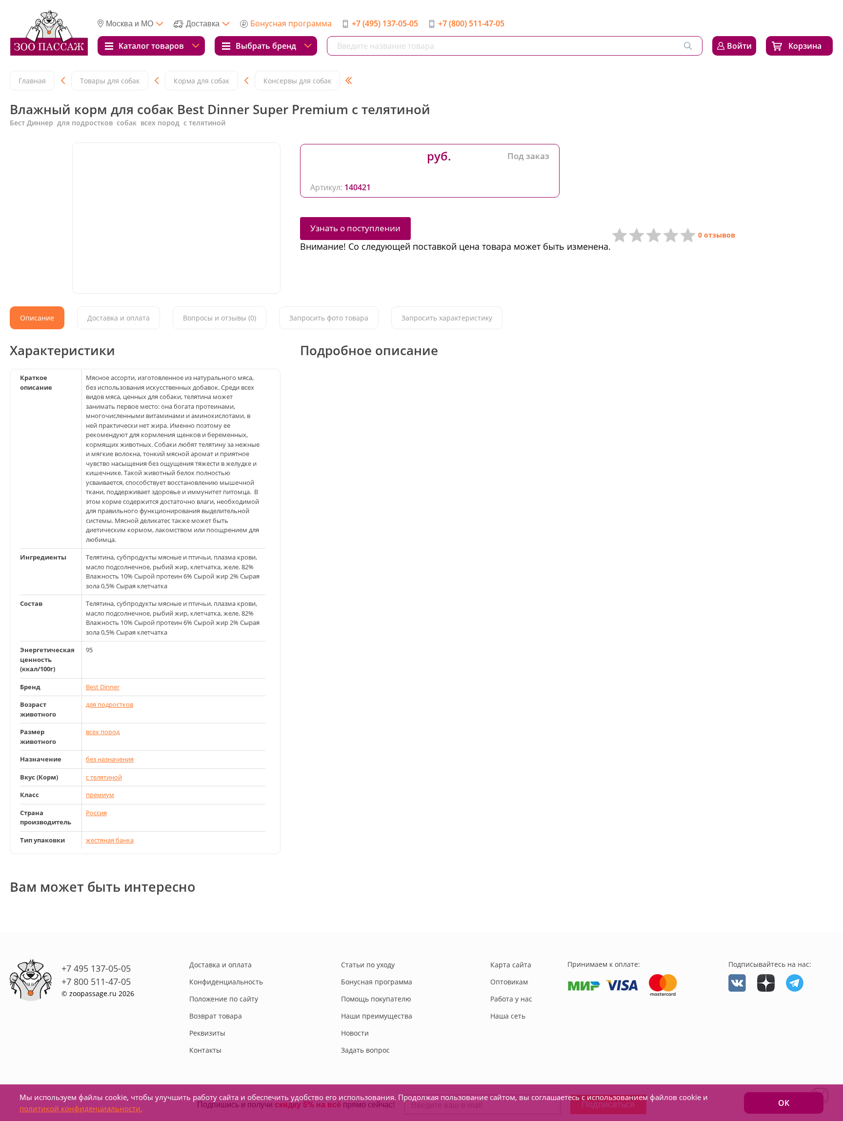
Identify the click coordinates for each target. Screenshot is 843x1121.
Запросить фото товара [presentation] (328, 317)
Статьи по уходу (368, 964)
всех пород (103, 731)
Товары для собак (110, 80)
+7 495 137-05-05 (96, 968)
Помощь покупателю (376, 998)
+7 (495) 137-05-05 (385, 23)
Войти (739, 45)
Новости (355, 1033)
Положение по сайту (223, 998)
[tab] (37, 317)
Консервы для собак (297, 80)
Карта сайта (510, 964)
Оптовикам (509, 981)
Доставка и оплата (220, 964)
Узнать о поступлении (355, 228)
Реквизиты (207, 1033)
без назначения (110, 759)
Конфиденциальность (226, 981)
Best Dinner (103, 686)
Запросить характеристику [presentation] (446, 317)
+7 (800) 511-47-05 (471, 23)
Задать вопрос (365, 1050)
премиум (100, 794)
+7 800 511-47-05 (96, 981)
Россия (96, 812)
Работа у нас (511, 998)
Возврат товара (215, 1016)
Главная (32, 80)
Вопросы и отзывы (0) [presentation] (219, 317)
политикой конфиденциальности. (81, 1108)
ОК (783, 1103)
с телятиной (104, 777)
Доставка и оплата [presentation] (118, 317)
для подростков (109, 704)
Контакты (205, 1050)
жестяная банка (110, 840)
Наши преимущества (376, 1016)
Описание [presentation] (37, 317)
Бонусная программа (291, 23)
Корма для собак (201, 80)
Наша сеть (507, 1016)
